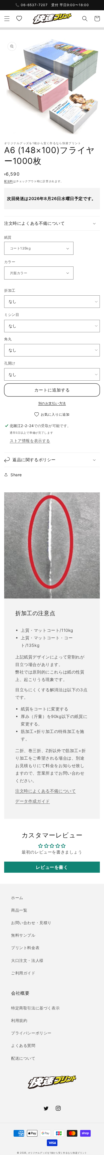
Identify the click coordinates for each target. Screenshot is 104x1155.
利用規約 (19, 1020)
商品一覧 (19, 910)
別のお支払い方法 (52, 403)
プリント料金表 (25, 947)
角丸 (8, 339)
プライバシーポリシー (31, 1033)
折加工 (10, 290)
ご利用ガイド (23, 973)
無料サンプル (23, 935)
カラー (9, 262)
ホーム (17, 897)
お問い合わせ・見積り (31, 922)
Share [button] (16, 474)
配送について (23, 1058)
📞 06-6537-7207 (31, 5)
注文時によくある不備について (45, 791)
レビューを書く (52, 867)
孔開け (10, 363)
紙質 (8, 237)
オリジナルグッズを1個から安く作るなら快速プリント (57, 1152)
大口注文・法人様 (27, 960)
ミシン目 (11, 314)
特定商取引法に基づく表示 (35, 1008)
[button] (7, 19)
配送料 (8, 181)
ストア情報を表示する (30, 440)
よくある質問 (23, 1045)
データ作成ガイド (32, 801)
